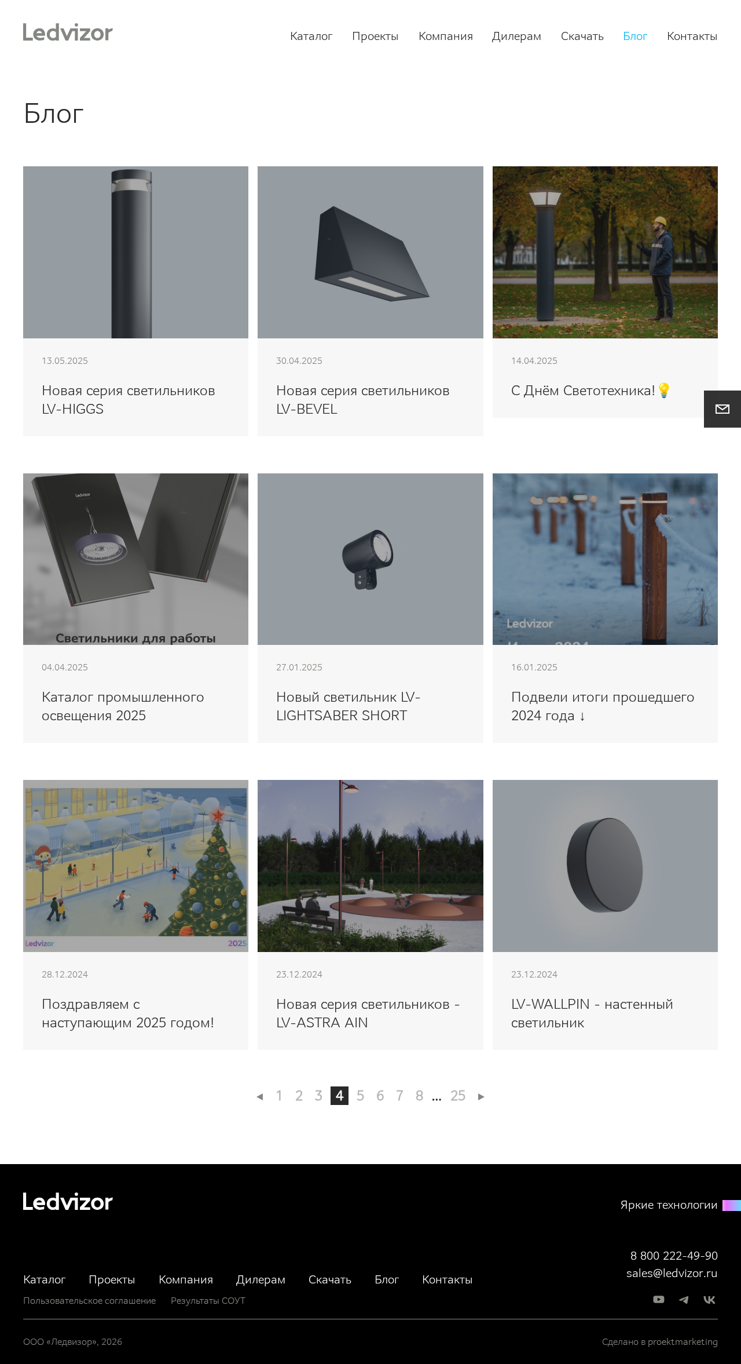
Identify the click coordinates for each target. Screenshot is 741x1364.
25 (457, 1095)
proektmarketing (683, 1342)
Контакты (692, 35)
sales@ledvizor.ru (672, 1273)
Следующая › (481, 1096)
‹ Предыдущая (259, 1096)
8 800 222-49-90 (674, 1255)
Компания (446, 35)
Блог (635, 35)
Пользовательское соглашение (89, 1300)
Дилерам (516, 35)
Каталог (311, 35)
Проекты (375, 35)
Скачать (582, 35)
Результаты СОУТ (208, 1300)
